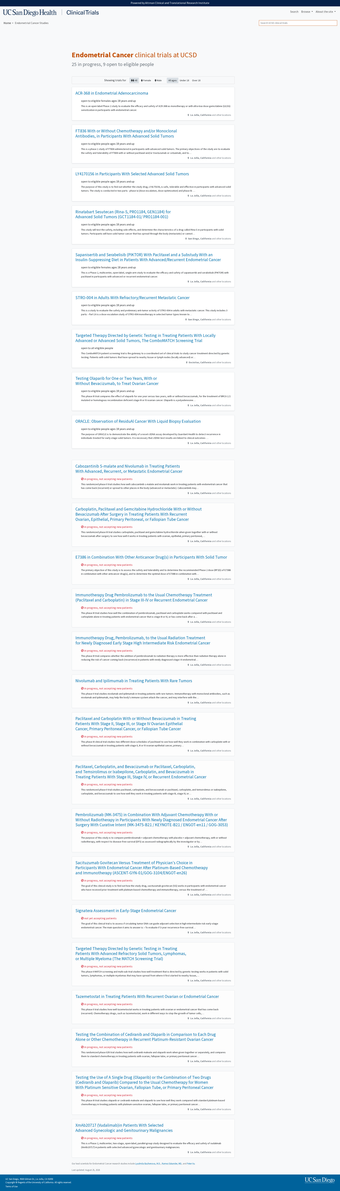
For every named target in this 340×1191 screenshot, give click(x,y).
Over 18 (196, 80)
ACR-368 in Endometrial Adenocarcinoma (111, 93)
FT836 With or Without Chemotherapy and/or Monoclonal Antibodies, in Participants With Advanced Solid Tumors (126, 133)
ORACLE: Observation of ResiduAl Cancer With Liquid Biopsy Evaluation (138, 421)
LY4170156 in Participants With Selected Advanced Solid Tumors (132, 173)
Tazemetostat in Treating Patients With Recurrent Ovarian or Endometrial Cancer (147, 996)
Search (294, 11)
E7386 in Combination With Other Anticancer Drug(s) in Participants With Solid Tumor (151, 557)
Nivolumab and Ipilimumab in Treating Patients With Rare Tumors (133, 680)
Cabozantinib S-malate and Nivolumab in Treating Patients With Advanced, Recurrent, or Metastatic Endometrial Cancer (128, 468)
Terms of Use (11, 1186)
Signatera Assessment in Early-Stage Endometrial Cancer (125, 910)
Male (159, 80)
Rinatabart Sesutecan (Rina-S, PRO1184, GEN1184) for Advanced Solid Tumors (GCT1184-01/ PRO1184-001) (123, 214)
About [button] (324, 11)
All (135, 80)
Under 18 (184, 80)
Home (7, 23)
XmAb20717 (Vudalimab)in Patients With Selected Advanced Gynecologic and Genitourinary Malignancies (124, 1127)
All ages (172, 80)
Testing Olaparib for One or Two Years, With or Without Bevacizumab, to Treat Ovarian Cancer (116, 380)
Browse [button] (306, 11)
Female (147, 80)
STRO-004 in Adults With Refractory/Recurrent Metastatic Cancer (132, 297)
